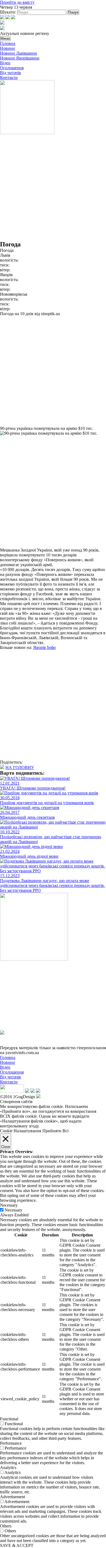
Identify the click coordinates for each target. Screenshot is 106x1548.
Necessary (13, 1210)
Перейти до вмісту (17, 2)
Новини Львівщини (18, 53)
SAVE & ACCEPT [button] (16, 1545)
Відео (5, 63)
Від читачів (10, 72)
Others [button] (5, 1526)
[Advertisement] (53, 188)
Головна (7, 43)
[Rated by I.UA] (12, 1091)
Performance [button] (11, 1443)
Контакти (9, 77)
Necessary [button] (9, 1205)
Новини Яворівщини (19, 58)
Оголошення (12, 67)
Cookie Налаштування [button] (20, 1130)
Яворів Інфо (44, 647)
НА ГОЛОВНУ (19, 767)
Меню (5, 39)
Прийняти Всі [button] (55, 1130)
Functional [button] (9, 1419)
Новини (7, 48)
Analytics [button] (8, 1467)
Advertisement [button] (12, 1496)
